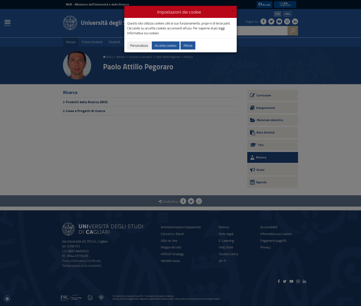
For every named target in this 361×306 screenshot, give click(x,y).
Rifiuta (188, 45)
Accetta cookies (166, 45)
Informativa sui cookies (143, 33)
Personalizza (139, 45)
